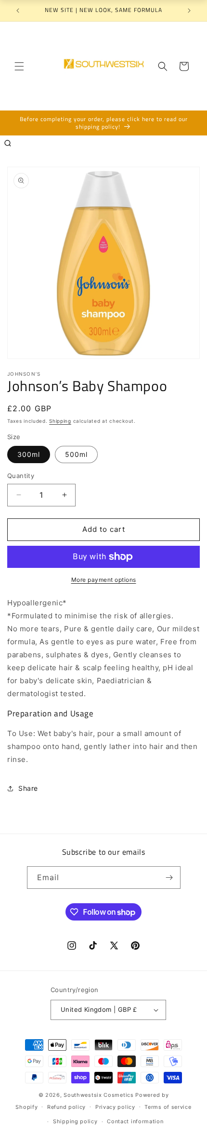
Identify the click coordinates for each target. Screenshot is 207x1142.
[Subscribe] (169, 877)
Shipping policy (75, 1121)
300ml (28, 454)
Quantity (20, 475)
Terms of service (167, 1107)
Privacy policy (115, 1107)
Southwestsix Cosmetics (99, 1095)
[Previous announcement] (17, 10)
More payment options (103, 579)
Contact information (135, 1121)
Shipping (60, 421)
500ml (76, 454)
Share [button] (28, 788)
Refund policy (66, 1107)
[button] (19, 66)
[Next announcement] (189, 10)
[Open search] (7, 143)
